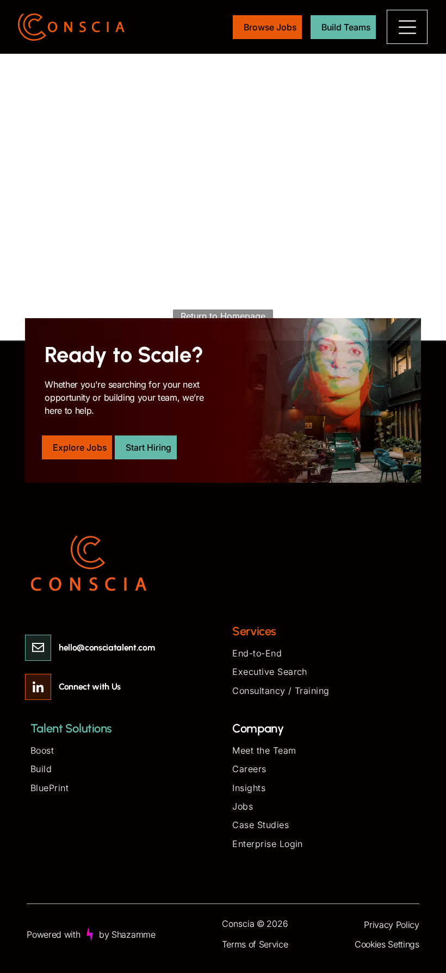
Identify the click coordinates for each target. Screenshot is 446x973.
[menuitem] (324, 654)
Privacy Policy (391, 924)
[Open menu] (407, 27)
